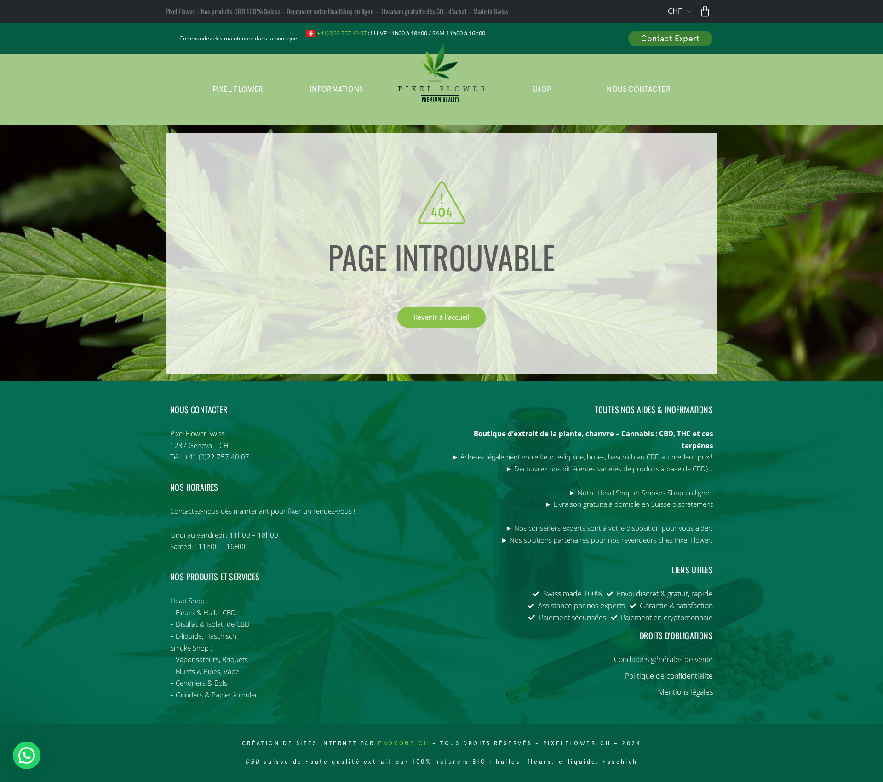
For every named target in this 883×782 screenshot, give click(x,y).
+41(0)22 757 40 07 (341, 33)
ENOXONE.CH (405, 743)
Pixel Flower (238, 89)
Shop (541, 89)
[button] (26, 755)
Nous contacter (639, 89)
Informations (336, 89)
